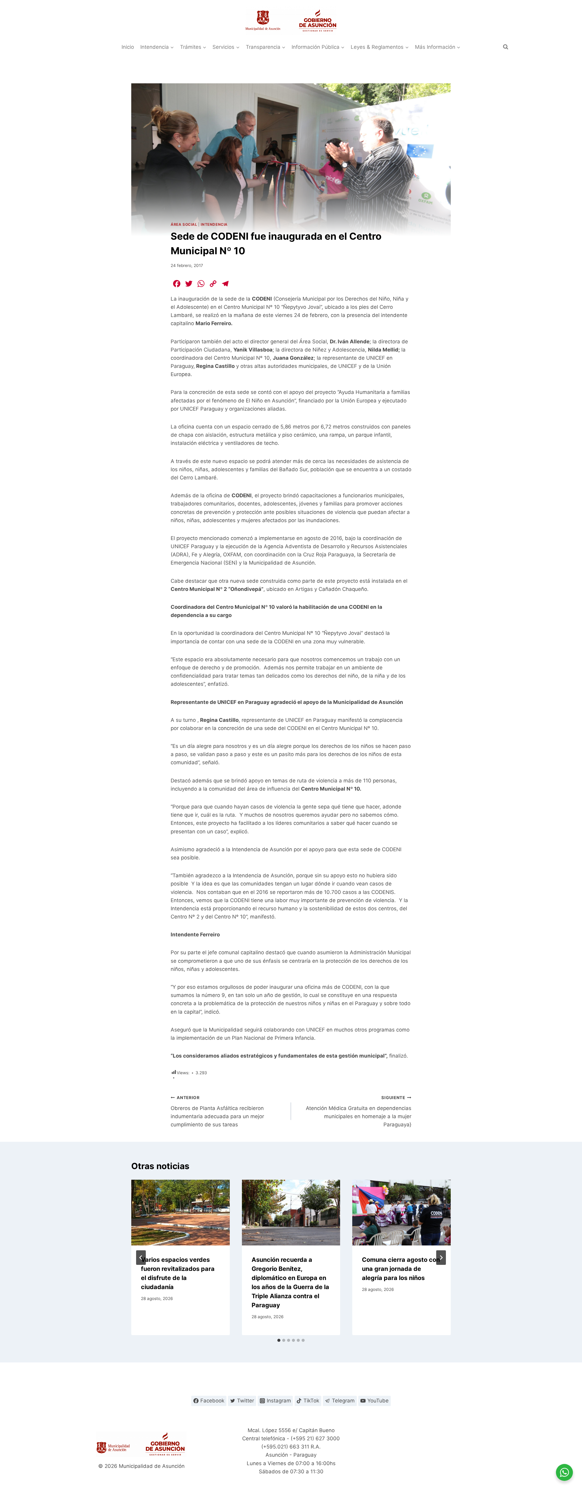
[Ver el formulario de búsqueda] (505, 47)
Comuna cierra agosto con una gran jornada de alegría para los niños (401, 1269)
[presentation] (180, 1212)
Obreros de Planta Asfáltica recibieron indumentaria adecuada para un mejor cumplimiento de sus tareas (217, 1111)
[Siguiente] (441, 1257)
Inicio (128, 47)
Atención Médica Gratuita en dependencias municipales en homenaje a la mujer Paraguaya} (358, 1111)
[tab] (278, 1340)
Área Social (184, 224)
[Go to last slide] (141, 1257)
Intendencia (214, 224)
